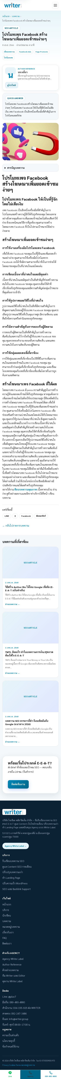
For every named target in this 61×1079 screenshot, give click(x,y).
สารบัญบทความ (16, 167)
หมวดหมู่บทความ (11, 926)
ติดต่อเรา (7, 943)
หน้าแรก (6, 16)
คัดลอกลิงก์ (41, 516)
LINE (7, 516)
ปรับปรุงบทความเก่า (12, 872)
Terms (18, 1065)
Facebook (26, 516)
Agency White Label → (16, 846)
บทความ (16, 16)
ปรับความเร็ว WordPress (15, 883)
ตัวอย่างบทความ (10, 970)
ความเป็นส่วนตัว (10, 1035)
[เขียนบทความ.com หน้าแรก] (13, 5)
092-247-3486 (19, 1013)
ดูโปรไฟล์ (11, 85)
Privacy (5, 1065)
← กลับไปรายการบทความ (15, 525)
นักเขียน (6, 915)
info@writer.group (18, 1019)
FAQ (4, 937)
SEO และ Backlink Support (16, 889)
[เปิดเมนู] (55, 5)
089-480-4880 (17, 1002)
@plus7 (12, 996)
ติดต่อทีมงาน (18, 784)
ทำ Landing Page (11, 877)
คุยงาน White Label (12, 981)
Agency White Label (13, 958)
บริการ (5, 910)
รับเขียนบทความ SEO (13, 861)
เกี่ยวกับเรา (8, 932)
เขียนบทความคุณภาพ (25, 489)
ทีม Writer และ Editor (13, 975)
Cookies (12, 1065)
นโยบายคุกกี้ (8, 1040)
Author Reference (11, 964)
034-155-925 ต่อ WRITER (26, 1007)
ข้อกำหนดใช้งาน (10, 1046)
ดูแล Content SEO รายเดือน (17, 866)
